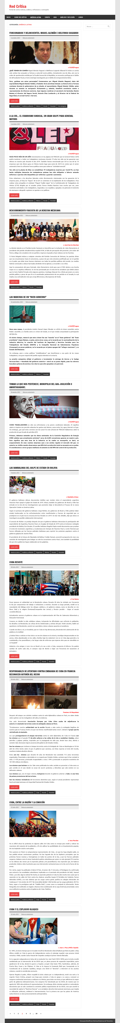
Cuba (37, 661)
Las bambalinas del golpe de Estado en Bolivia (33, 467)
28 (36, 1013)
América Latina (35, 17)
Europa (47, 17)
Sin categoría (62, 106)
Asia (55, 17)
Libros (80, 17)
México (38, 106)
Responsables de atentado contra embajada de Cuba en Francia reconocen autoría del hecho (42, 673)
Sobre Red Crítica (20, 17)
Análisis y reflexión (67, 17)
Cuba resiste (16, 562)
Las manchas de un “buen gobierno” (27, 297)
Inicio (8, 17)
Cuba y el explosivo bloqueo (23, 909)
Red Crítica (17, 6)
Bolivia (47, 552)
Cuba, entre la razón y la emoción (27, 802)
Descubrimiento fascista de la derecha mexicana (34, 210)
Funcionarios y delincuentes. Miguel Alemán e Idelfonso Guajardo (43, 33)
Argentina (39, 552)
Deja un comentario (28, 38)
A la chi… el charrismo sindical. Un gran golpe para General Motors (41, 117)
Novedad (53, 106)
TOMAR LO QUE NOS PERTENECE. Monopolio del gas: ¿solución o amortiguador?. (40, 385)
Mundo (45, 106)
